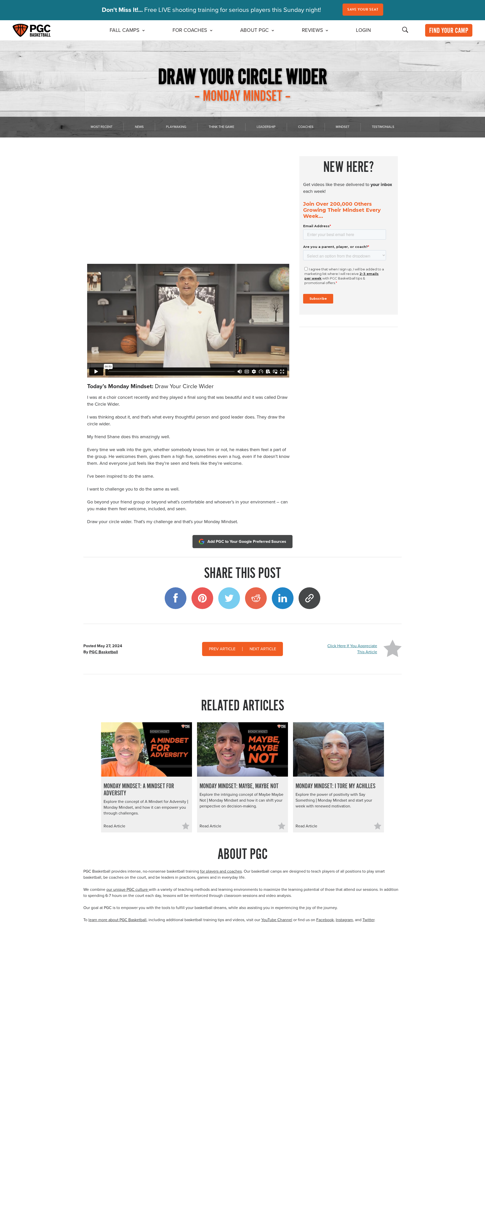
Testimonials (383, 127)
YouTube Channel (276, 919)
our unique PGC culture (127, 889)
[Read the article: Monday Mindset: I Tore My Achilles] (338, 749)
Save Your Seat (362, 9)
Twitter (368, 919)
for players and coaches (221, 871)
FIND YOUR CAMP (448, 30)
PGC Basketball (103, 652)
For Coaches (190, 30)
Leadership (266, 127)
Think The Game (221, 127)
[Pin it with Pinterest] (202, 598)
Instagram (344, 919)
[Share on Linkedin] (283, 598)
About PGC (254, 30)
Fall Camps (125, 30)
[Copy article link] (309, 598)
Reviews (312, 30)
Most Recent (101, 127)
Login (363, 30)
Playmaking (176, 127)
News (139, 127)
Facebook (325, 919)
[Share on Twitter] (229, 598)
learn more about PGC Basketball (117, 919)
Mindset (342, 127)
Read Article (114, 826)
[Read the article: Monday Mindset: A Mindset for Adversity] (146, 749)
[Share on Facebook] (175, 598)
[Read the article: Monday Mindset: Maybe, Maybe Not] (242, 749)
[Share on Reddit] (256, 598)
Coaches (305, 127)
